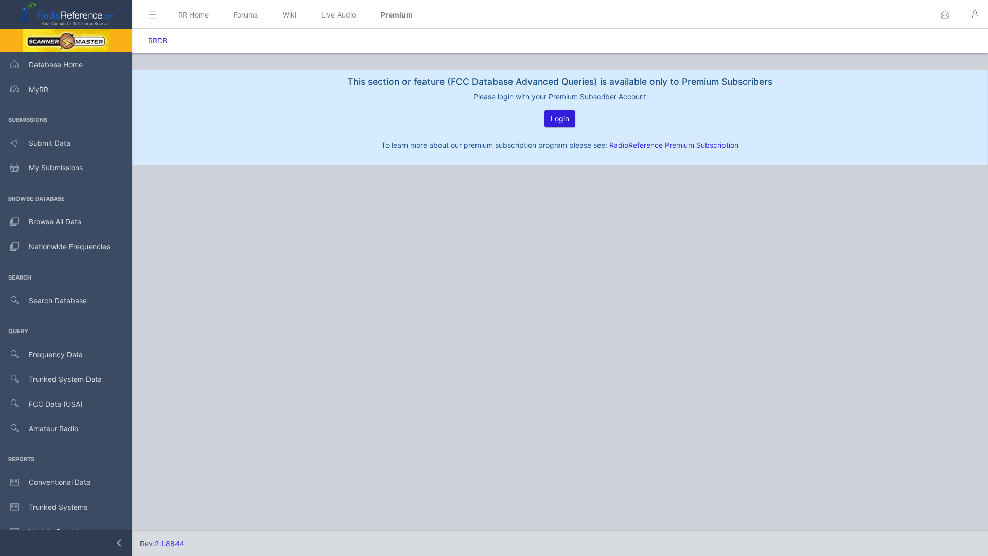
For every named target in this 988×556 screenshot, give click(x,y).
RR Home (193, 14)
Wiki (289, 14)
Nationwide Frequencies (69, 246)
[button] (945, 14)
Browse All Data (55, 221)
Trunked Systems (58, 506)
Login (560, 118)
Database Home (56, 64)
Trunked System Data (65, 379)
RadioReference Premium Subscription (673, 145)
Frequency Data (56, 354)
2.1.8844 (169, 543)
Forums (246, 14)
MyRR (38, 89)
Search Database (58, 300)
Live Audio (338, 14)
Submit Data (49, 142)
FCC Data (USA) (56, 403)
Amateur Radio (53, 428)
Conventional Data (60, 482)
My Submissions (56, 167)
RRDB (157, 40)
